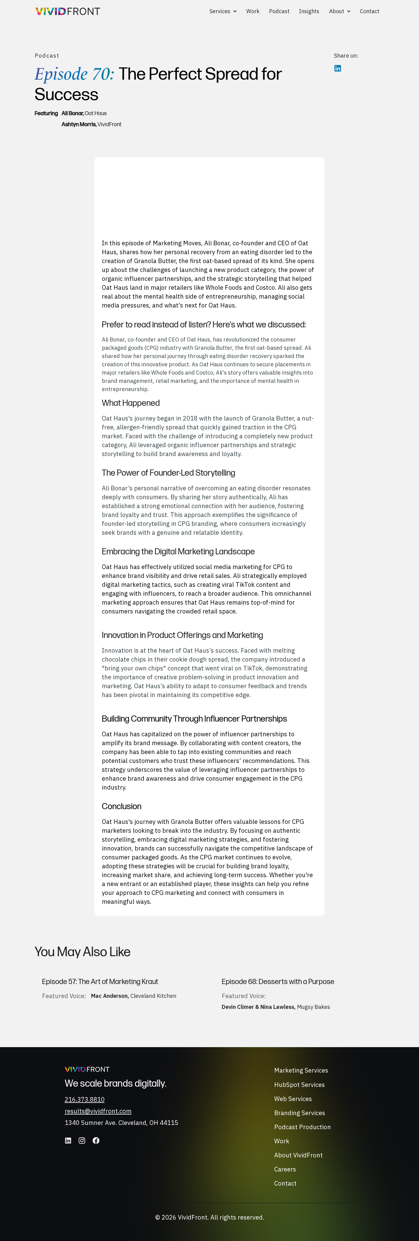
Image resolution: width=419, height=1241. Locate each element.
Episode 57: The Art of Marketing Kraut (100, 982)
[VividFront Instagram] (82, 1140)
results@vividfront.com (98, 1111)
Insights (309, 11)
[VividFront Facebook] (96, 1140)
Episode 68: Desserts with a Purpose (278, 982)
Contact (369, 11)
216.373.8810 (85, 1099)
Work (252, 11)
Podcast (279, 11)
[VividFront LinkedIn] (68, 1140)
